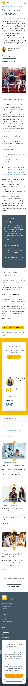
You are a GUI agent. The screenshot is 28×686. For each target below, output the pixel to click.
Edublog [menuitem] (4, 630)
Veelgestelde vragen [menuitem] (7, 621)
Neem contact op (8, 57)
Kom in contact (15, 357)
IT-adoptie (8, 6)
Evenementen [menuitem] (5, 632)
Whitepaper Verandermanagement (13, 327)
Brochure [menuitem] (4, 608)
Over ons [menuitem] (4, 617)
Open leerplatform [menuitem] (6, 606)
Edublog (3, 6)
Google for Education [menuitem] (7, 635)
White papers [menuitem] (5, 637)
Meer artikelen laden (13, 586)
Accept (14, 675)
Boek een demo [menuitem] (6, 611)
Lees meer (5, 478)
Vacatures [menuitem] (4, 624)
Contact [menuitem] (4, 619)
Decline (14, 679)
